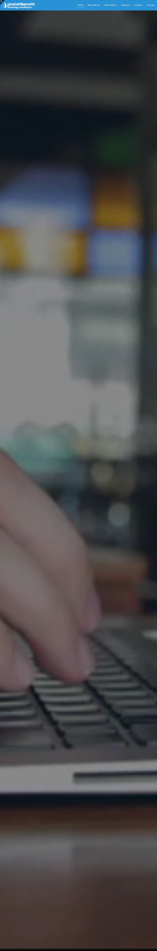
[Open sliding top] (2, 2)
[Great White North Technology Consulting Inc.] (18, 5)
